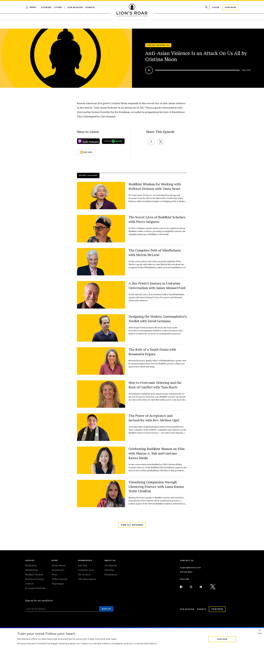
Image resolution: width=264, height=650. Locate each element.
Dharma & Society (34, 579)
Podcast (29, 583)
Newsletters (58, 569)
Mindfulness (31, 569)
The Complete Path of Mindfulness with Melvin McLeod (155, 252)
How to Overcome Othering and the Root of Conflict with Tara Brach (155, 384)
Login (215, 7)
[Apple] (88, 141)
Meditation (31, 565)
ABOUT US (110, 560)
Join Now (230, 7)
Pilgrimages (58, 583)
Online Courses (59, 579)
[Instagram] (193, 587)
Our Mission (75, 7)
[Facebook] (183, 587)
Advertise (109, 569)
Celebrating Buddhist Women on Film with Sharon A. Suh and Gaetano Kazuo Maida (157, 453)
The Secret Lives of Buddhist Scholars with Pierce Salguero (157, 219)
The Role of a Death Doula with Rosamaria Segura (152, 351)
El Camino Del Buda (35, 588)
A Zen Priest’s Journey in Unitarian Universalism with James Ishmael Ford (157, 285)
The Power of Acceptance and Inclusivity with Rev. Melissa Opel (154, 417)
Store (58, 7)
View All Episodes (132, 525)
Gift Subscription (87, 579)
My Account (84, 574)
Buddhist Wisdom (34, 574)
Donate (90, 7)
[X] (213, 587)
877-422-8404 (186, 572)
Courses (46, 7)
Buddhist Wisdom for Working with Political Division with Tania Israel (155, 186)
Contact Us (187, 561)
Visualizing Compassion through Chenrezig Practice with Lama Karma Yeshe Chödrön (156, 486)
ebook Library (59, 565)
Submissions (111, 574)
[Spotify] (113, 141)
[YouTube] (203, 587)
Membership (85, 560)
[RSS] (86, 153)
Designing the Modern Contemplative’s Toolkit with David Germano (158, 318)
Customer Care (86, 569)
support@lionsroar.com (190, 567)
